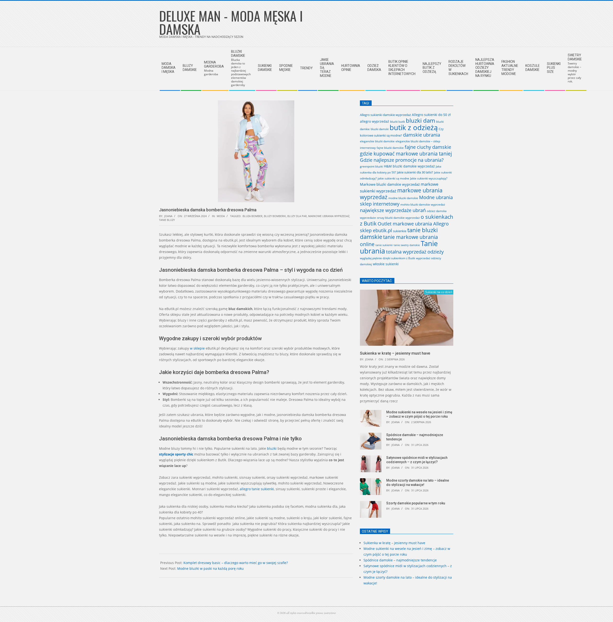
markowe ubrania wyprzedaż (328, 216)
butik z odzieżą (414, 127)
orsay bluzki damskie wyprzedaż (398, 217)
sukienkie (399, 231)
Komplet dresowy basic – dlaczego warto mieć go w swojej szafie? (235, 562)
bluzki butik (397, 122)
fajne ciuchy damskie (428, 147)
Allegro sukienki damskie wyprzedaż (385, 115)
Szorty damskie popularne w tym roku (415, 503)
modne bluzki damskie (403, 198)
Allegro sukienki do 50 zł (431, 114)
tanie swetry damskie (407, 245)
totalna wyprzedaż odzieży (415, 251)
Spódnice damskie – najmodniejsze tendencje (400, 560)
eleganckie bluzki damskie (377, 141)
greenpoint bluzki (371, 166)
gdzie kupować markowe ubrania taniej (406, 153)
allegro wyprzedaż (374, 121)
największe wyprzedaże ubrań (393, 210)
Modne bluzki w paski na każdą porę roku (210, 568)
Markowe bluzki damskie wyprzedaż (390, 184)
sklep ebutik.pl (376, 230)
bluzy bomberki (275, 216)
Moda (221, 216)
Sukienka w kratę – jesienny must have (395, 353)
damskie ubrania (421, 135)
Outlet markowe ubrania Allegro (413, 223)
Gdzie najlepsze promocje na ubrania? (402, 160)
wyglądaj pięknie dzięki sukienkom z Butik (387, 258)
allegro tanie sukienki (257, 489)
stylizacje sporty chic (176, 454)
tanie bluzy (167, 220)
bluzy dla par (297, 216)
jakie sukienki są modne (393, 178)
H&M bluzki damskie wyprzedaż (409, 166)
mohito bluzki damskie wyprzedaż (422, 204)
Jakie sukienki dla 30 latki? (415, 172)
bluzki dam (420, 120)
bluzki (272, 448)
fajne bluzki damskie (390, 148)
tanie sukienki (384, 245)
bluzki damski (380, 129)
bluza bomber (252, 216)
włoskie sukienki (386, 264)
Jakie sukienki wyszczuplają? (428, 178)
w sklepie (197, 348)
